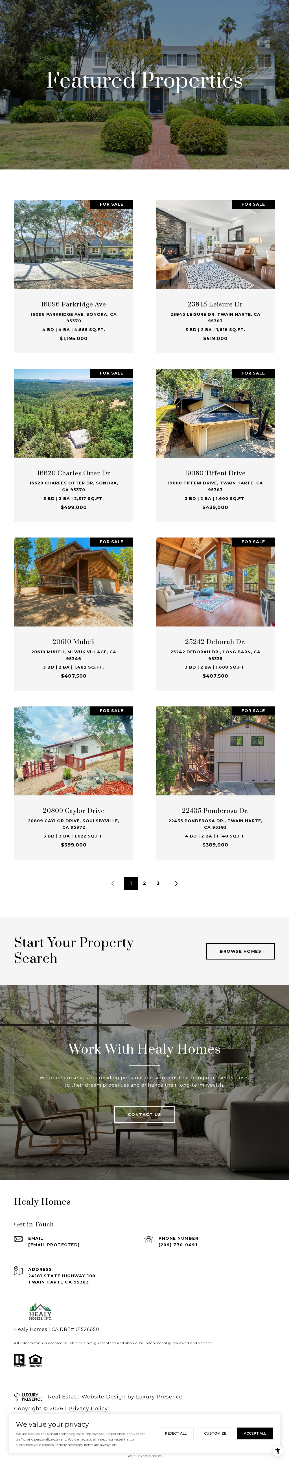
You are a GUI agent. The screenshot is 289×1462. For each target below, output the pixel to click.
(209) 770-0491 (178, 1244)
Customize (215, 1433)
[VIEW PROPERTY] (74, 268)
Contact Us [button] (144, 1114)
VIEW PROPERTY (73, 273)
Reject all (176, 1433)
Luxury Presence (159, 1397)
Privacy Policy (88, 1409)
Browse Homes (240, 951)
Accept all (255, 1433)
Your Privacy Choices (144, 1456)
